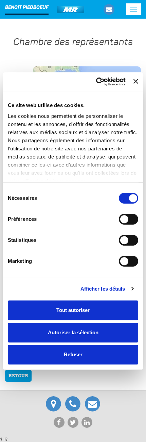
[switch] (128, 219)
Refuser (73, 354)
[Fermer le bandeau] (135, 81)
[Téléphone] (74, 402)
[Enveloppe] (109, 9)
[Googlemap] (54, 402)
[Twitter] (73, 421)
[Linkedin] (87, 421)
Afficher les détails (102, 289)
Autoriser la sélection (73, 332)
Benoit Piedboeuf (27, 7)
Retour (18, 375)
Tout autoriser (73, 310)
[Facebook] (60, 421)
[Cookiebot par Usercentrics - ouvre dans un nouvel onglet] (96, 81)
